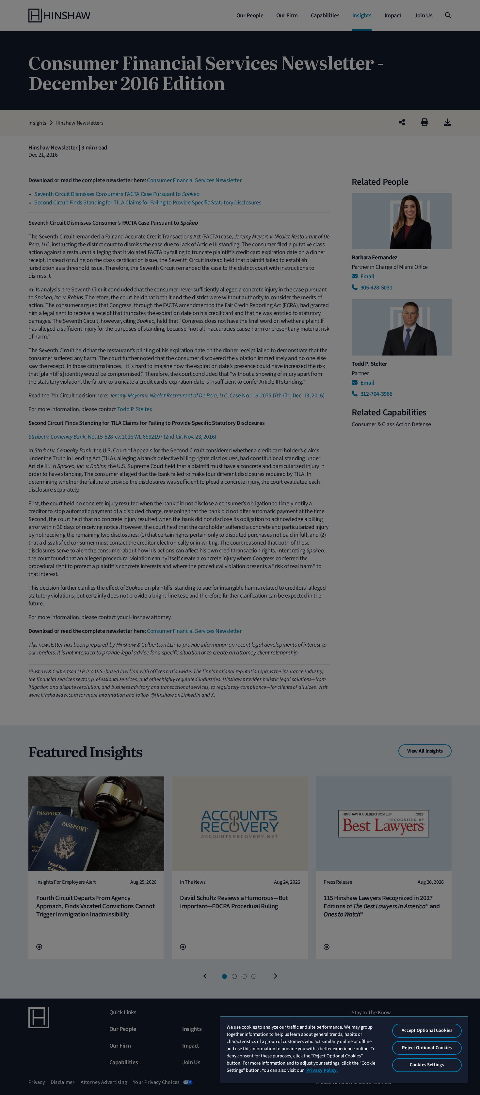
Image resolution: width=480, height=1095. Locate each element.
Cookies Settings (427, 1064)
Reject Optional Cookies (427, 1047)
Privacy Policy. (322, 1070)
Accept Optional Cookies (427, 1030)
